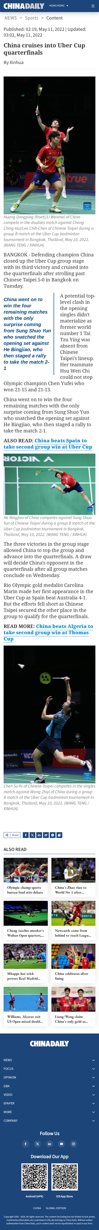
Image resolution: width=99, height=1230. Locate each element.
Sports (31, 18)
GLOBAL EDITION (56, 1208)
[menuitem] (56, 6)
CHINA (37, 1208)
